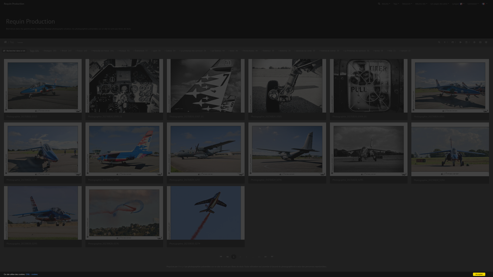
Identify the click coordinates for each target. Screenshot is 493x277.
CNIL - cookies (32, 274)
